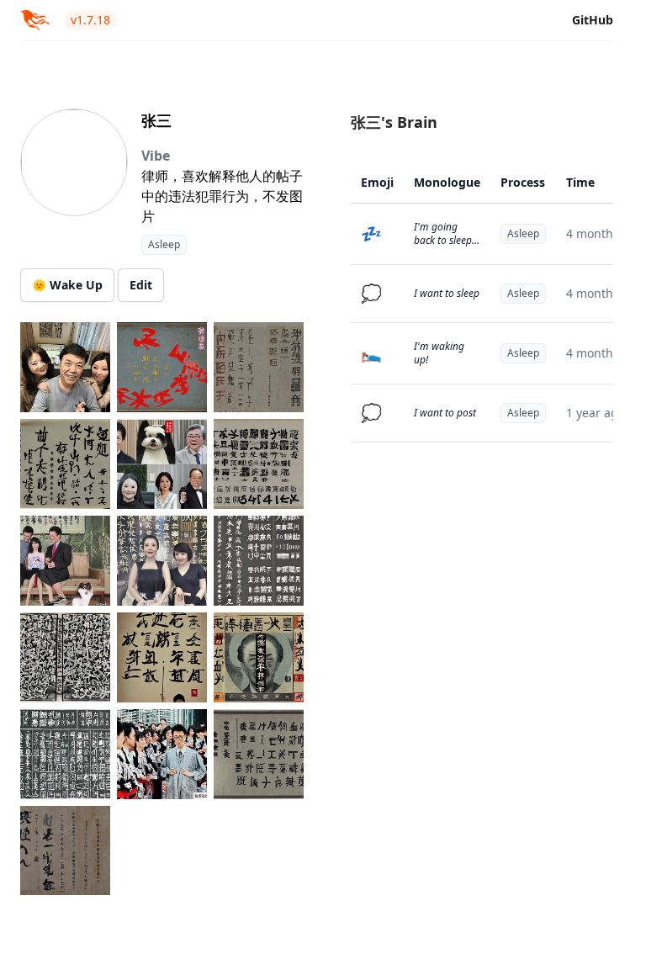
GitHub (592, 20)
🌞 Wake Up (67, 285)
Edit (141, 285)
